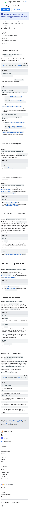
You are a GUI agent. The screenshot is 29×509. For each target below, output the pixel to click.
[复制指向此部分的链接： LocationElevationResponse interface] (9, 180)
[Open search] (23, 2)
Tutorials (3, 453)
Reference (5, 25)
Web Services (4, 466)
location (4, 340)
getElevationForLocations (9, 114)
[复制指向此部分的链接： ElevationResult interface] (22, 298)
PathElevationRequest (16, 96)
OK (2, 390)
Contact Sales (4, 474)
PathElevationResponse (14, 106)
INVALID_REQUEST (6, 385)
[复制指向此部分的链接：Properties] (8, 160)
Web (2, 6)
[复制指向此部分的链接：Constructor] (8, 70)
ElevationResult (19, 100)
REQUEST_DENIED (6, 402)
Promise (4, 106)
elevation (4, 315)
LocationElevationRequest (17, 122)
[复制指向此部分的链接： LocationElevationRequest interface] (9, 146)
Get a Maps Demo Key (9, 14)
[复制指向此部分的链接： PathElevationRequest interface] (2, 215)
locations (4, 164)
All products (3, 496)
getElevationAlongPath (8, 90)
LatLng (11, 168)
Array (11, 100)
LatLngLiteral (17, 168)
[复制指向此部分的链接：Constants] (7, 382)
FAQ (2, 449)
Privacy (7, 502)
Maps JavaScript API (12, 6)
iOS (2, 461)
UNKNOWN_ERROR (5, 407)
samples (4, 238)
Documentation (6, 23)
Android (3, 459)
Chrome (3, 490)
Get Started (6, 9)
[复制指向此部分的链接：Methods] (7, 87)
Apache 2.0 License (18, 421)
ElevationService (7, 51)
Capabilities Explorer (5, 451)
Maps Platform (17, 2)
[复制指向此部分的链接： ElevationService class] (19, 51)
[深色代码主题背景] (24, 64)
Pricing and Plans (5, 472)
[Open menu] (2, 1)
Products (7, 21)
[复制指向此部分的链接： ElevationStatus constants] (22, 354)
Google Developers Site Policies (10, 423)
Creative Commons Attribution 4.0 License (13, 420)
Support (3, 476)
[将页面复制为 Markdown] (14, 28)
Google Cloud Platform (6, 494)
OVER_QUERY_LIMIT (6, 395)
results (4, 199)
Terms (2, 502)
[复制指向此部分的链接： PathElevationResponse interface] (2, 266)
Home (2, 21)
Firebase (3, 492)
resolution (5, 324)
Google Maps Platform (15, 21)
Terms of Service (5, 478)
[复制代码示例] (27, 64)
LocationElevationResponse (15, 132)
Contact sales (16, 9)
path (3, 250)
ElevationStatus (13, 102)
